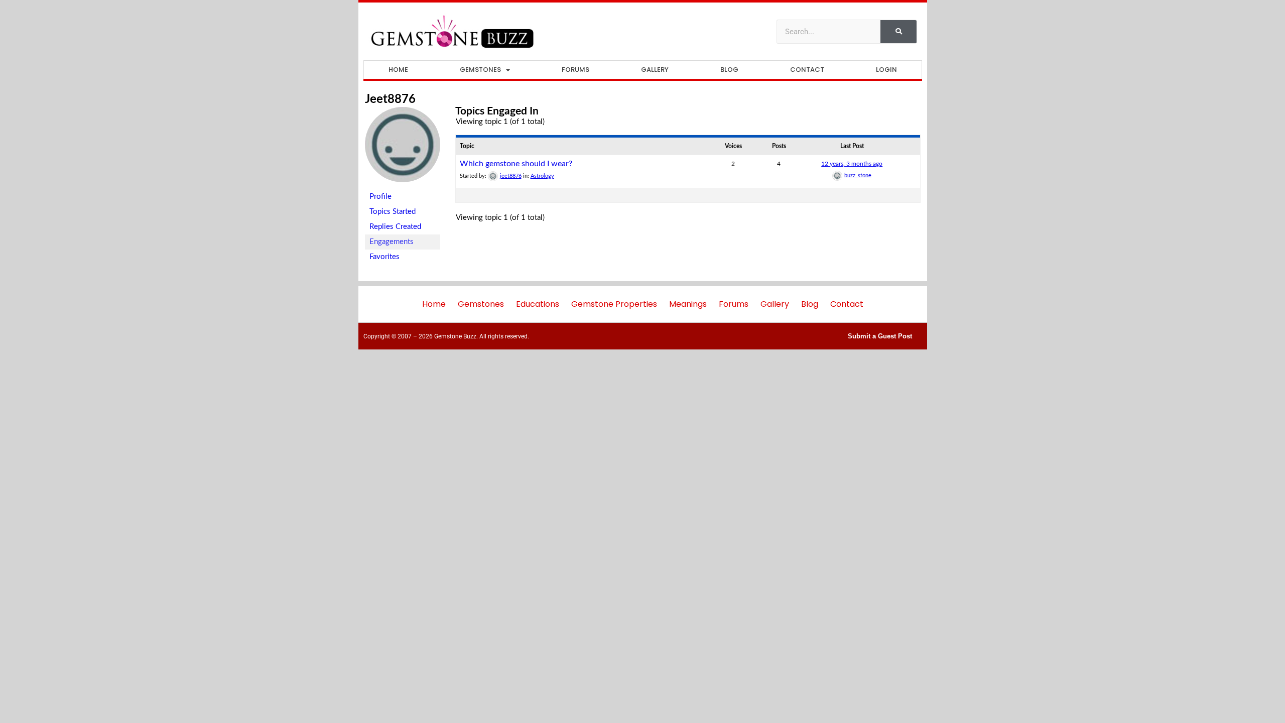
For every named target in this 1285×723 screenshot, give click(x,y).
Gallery (655, 69)
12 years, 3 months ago (851, 164)
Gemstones (480, 69)
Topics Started (392, 211)
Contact (807, 69)
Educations (537, 304)
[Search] (898, 31)
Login (886, 69)
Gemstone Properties (614, 304)
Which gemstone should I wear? (516, 164)
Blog (729, 69)
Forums (575, 69)
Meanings (688, 304)
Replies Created (395, 226)
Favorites (384, 257)
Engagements (391, 242)
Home (398, 69)
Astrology (542, 176)
